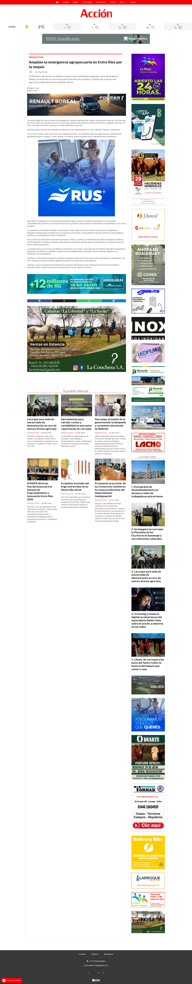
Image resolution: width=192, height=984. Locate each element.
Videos (113, 2)
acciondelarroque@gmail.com (96, 965)
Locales (65, 2)
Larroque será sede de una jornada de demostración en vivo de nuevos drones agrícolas (42, 424)
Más (121, 2)
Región (75, 2)
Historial (94, 954)
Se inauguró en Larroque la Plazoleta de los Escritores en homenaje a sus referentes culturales (147, 534)
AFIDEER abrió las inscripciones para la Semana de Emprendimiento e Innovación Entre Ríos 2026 (40, 491)
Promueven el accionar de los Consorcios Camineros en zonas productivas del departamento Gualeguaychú (110, 490)
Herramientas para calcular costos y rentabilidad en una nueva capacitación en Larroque (76, 424)
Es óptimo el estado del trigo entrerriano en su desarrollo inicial (75, 486)
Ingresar (109, 954)
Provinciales (87, 2)
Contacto (82, 954)
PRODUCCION (36, 57)
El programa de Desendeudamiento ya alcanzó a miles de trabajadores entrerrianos (147, 491)
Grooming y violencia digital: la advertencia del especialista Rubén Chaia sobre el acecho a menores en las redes (147, 620)
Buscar (133, 2)
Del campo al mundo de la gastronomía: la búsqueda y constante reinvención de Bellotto (110, 424)
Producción (100, 2)
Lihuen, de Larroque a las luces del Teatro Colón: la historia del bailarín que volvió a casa (147, 664)
